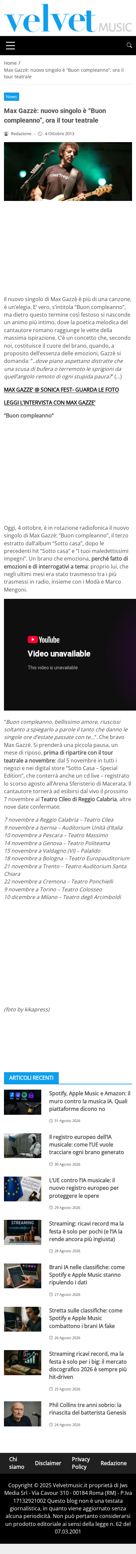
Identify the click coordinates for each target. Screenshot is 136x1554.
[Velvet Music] (68, 17)
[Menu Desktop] (10, 45)
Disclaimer (48, 1463)
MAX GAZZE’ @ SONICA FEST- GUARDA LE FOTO (61, 389)
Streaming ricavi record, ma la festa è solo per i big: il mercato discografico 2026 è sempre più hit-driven (88, 1365)
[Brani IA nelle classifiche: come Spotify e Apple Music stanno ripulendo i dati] (22, 1276)
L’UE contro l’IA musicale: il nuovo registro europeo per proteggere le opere (84, 1188)
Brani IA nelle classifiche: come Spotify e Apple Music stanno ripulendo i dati (87, 1274)
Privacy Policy (81, 1463)
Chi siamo (16, 1463)
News (11, 96)
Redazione (114, 1463)
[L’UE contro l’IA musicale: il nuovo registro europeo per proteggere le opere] (22, 1189)
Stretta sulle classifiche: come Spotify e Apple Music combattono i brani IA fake (85, 1318)
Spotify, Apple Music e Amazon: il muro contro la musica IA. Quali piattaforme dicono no (89, 1101)
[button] (129, 45)
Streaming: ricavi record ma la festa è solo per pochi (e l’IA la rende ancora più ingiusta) (86, 1231)
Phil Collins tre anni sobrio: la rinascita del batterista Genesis (87, 1408)
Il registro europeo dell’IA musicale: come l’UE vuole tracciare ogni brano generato (86, 1144)
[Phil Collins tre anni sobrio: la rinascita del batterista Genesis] (22, 1413)
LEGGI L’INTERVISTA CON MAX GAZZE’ (49, 402)
